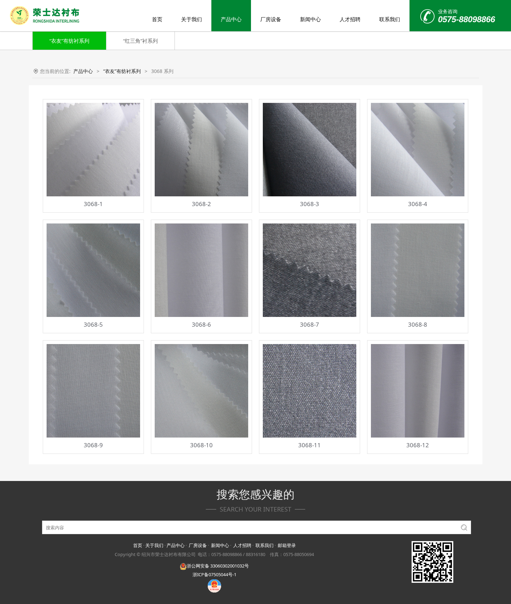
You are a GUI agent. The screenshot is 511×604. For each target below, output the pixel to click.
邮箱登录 (287, 545)
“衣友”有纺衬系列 (69, 40)
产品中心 (231, 19)
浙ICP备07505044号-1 (214, 574)
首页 (157, 19)
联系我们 (389, 19)
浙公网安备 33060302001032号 (218, 566)
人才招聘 (350, 19)
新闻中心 (310, 19)
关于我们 (191, 19)
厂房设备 (270, 19)
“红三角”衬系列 (140, 40)
